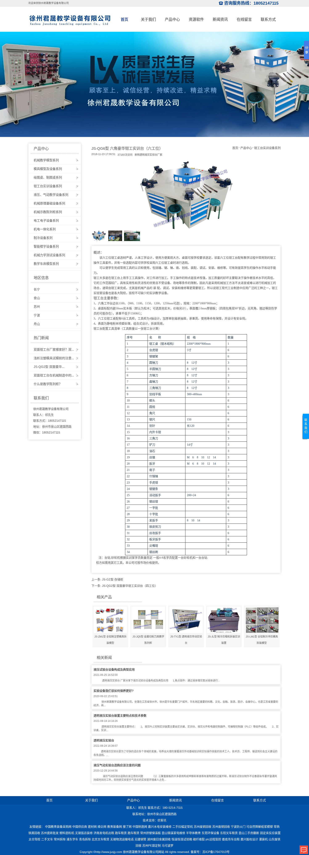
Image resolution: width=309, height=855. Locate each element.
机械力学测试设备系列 (49, 255)
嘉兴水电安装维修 (160, 826)
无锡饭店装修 (84, 833)
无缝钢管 (140, 839)
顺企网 (102, 826)
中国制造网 (139, 826)
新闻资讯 (220, 19)
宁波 (37, 315)
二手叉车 (47, 839)
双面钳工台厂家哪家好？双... (54, 349)
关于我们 (148, 19)
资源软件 (196, 19)
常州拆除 (60, 839)
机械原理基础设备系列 (49, 203)
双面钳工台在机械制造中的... (54, 375)
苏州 (37, 306)
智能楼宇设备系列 (46, 246)
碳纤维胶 (199, 839)
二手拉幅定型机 (182, 826)
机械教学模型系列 (46, 160)
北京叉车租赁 (100, 839)
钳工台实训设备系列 (48, 186)
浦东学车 (72, 839)
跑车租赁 (121, 833)
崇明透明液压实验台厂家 (148, 154)
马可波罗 (167, 845)
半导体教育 (193, 833)
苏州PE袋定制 (151, 845)
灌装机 (263, 839)
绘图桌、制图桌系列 (48, 177)
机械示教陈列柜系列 (48, 212)
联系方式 (268, 19)
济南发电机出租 (104, 833)
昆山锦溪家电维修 (173, 833)
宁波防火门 (238, 826)
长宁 (37, 289)
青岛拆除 (85, 839)
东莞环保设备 (210, 833)
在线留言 (244, 19)
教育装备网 (114, 826)
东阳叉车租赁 (229, 833)
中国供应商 (79, 826)
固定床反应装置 (270, 833)
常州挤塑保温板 (150, 833)
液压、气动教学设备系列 (51, 194)
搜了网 (127, 826)
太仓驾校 (34, 839)
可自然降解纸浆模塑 (259, 826)
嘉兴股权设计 (249, 839)
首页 (124, 19)
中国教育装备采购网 (58, 826)
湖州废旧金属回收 (159, 839)
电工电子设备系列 (46, 220)
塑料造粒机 (66, 833)
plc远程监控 (213, 839)
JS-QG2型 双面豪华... (49, 367)
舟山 (37, 324)
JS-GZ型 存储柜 (112, 579)
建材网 (92, 826)
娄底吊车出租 (231, 839)
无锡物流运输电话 (122, 839)
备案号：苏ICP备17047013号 (210, 852)
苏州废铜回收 (202, 826)
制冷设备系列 (43, 238)
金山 (37, 298)
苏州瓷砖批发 (50, 833)
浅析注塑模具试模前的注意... (54, 358)
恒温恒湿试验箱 (182, 839)
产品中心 (172, 19)
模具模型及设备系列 (48, 169)
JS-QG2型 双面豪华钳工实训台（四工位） (130, 585)
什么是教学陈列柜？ (48, 384)
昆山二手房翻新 (249, 833)
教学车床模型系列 (46, 263)
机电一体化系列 (45, 229)
